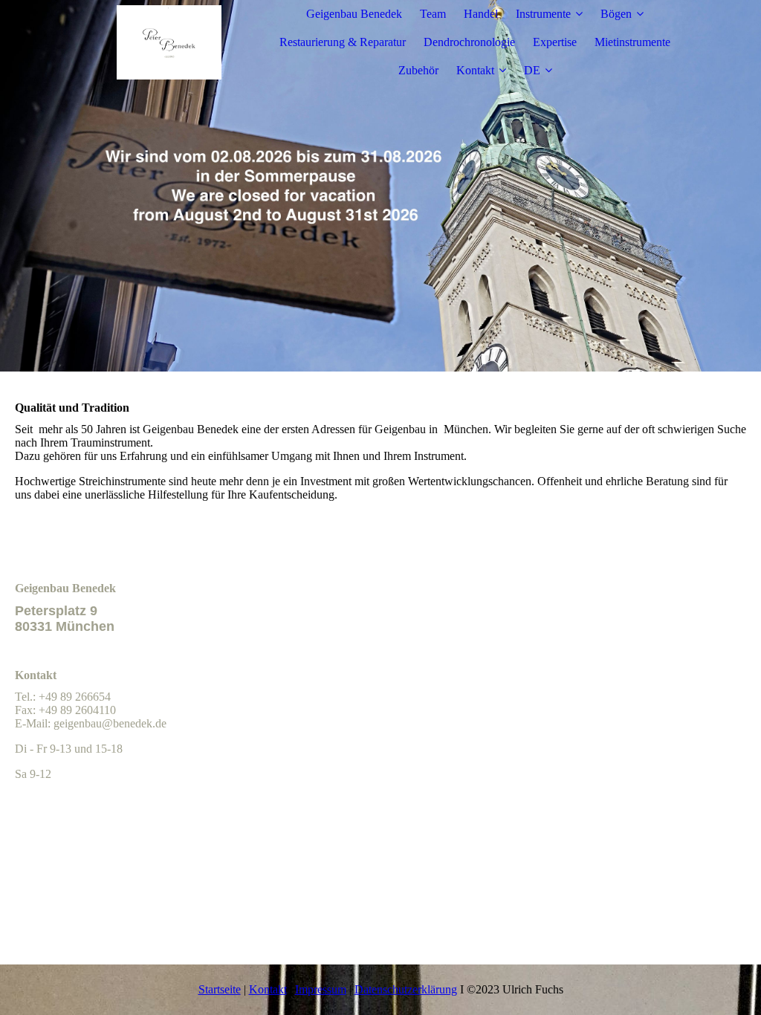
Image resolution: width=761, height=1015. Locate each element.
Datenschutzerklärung (405, 989)
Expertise (555, 42)
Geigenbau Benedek (354, 13)
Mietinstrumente (632, 42)
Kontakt (475, 70)
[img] (169, 42)
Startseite (219, 989)
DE (532, 70)
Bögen (616, 13)
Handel (481, 13)
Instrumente (543, 13)
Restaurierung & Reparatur (342, 42)
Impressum (320, 989)
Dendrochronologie (469, 42)
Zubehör (418, 70)
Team (433, 13)
